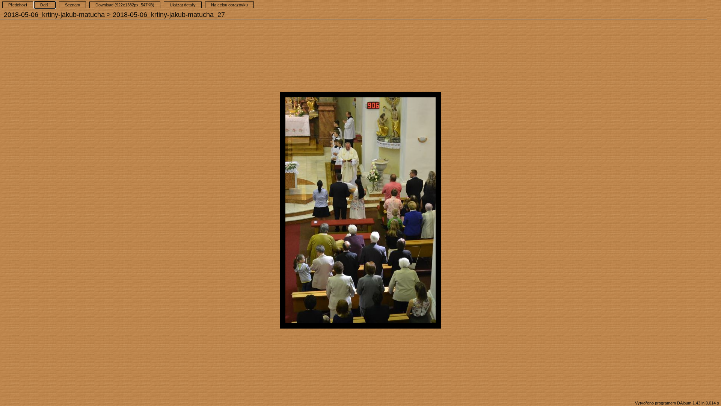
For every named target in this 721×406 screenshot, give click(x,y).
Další (45, 5)
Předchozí (17, 5)
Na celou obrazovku (229, 5)
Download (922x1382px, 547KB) (124, 5)
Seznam (72, 5)
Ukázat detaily (183, 5)
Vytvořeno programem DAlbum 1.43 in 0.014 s (677, 403)
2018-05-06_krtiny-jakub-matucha (54, 14)
